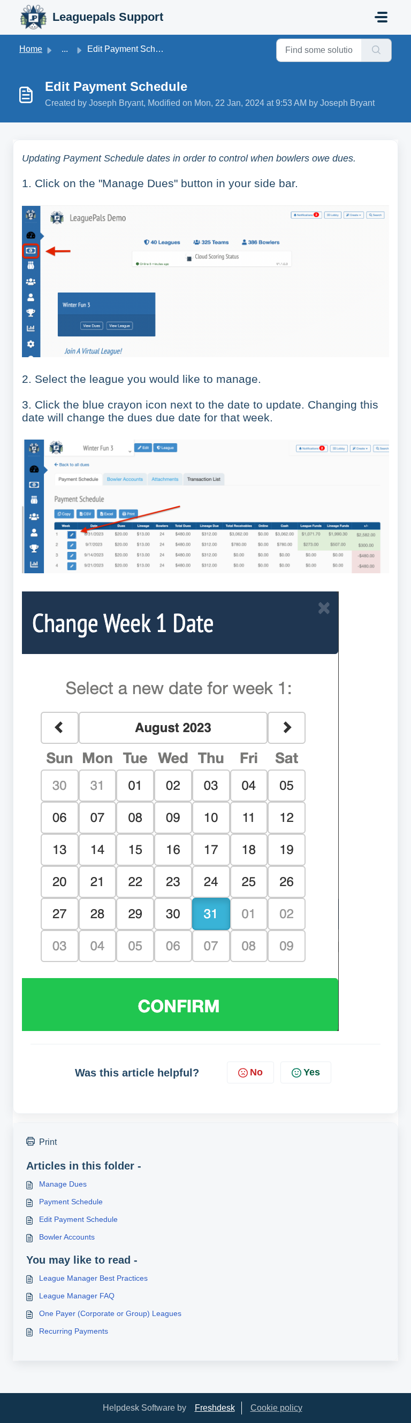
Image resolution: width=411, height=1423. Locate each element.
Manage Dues (63, 1184)
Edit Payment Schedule (78, 1219)
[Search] (376, 50)
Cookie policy (276, 1407)
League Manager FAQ (77, 1295)
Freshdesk (215, 1407)
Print (48, 1142)
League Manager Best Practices (93, 1278)
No (256, 1072)
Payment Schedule (71, 1201)
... (65, 48)
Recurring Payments (73, 1331)
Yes (311, 1072)
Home (30, 48)
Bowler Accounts (67, 1237)
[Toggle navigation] (381, 17)
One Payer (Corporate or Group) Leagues (110, 1313)
